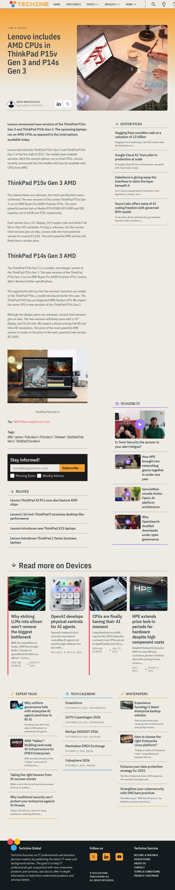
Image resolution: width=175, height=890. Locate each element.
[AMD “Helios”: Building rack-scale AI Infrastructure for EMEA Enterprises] (16, 753)
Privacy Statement (146, 875)
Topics (90, 4)
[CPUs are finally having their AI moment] (108, 594)
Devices (22, 27)
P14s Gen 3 (31, 436)
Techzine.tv (130, 403)
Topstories (73, 4)
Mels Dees (57, 652)
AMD (10, 436)
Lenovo (19, 436)
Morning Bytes (26, 475)
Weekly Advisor (53, 475)
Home (56, 4)
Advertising (142, 859)
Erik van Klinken (16, 664)
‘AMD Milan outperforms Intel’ (31, 422)
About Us (140, 863)
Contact (139, 867)
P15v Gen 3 (46, 436)
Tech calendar (83, 694)
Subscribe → (72, 468)
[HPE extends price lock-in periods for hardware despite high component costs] (148, 594)
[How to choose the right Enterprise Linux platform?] (126, 747)
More (129, 4)
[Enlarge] (83, 359)
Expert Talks (26, 694)
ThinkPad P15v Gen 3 (28, 441)
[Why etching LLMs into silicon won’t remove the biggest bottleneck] (26, 594)
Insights (110, 4)
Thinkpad (60, 436)
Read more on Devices (55, 565)
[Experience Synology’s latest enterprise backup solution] (126, 715)
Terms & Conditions (147, 871)
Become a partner (146, 855)
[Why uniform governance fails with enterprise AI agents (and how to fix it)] (16, 717)
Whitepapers (137, 694)
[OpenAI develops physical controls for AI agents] (67, 594)
